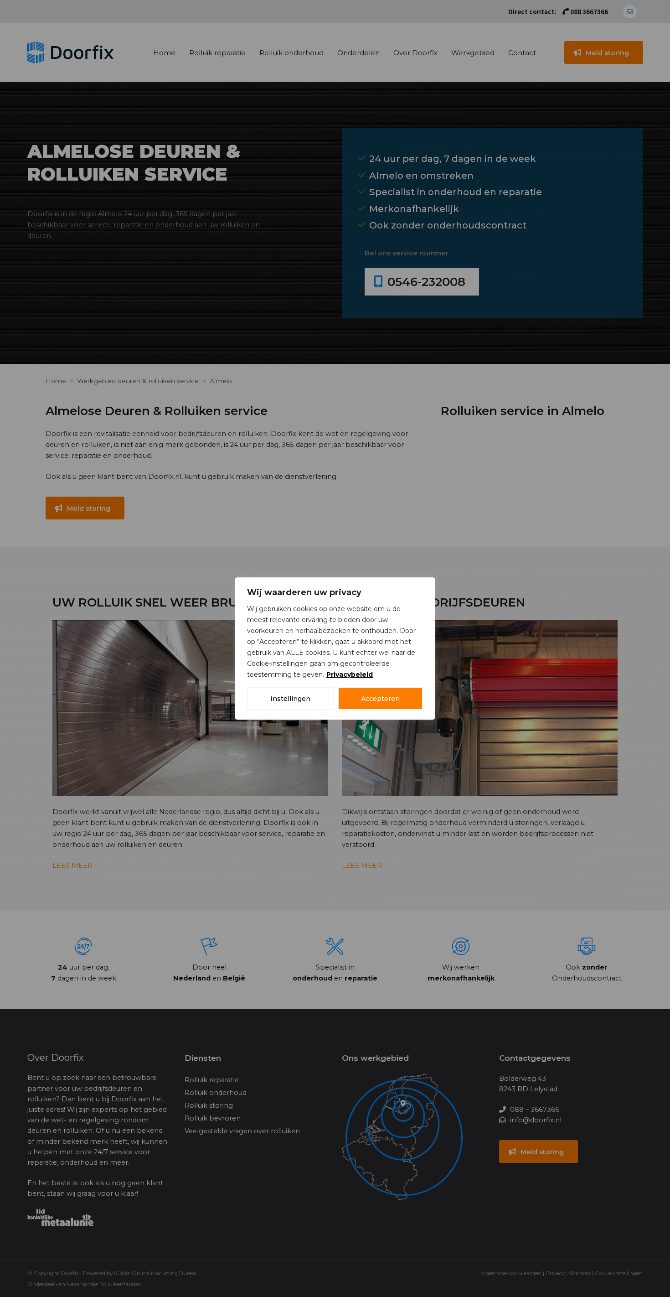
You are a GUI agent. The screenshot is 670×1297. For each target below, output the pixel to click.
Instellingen (290, 699)
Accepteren (380, 699)
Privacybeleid (349, 674)
